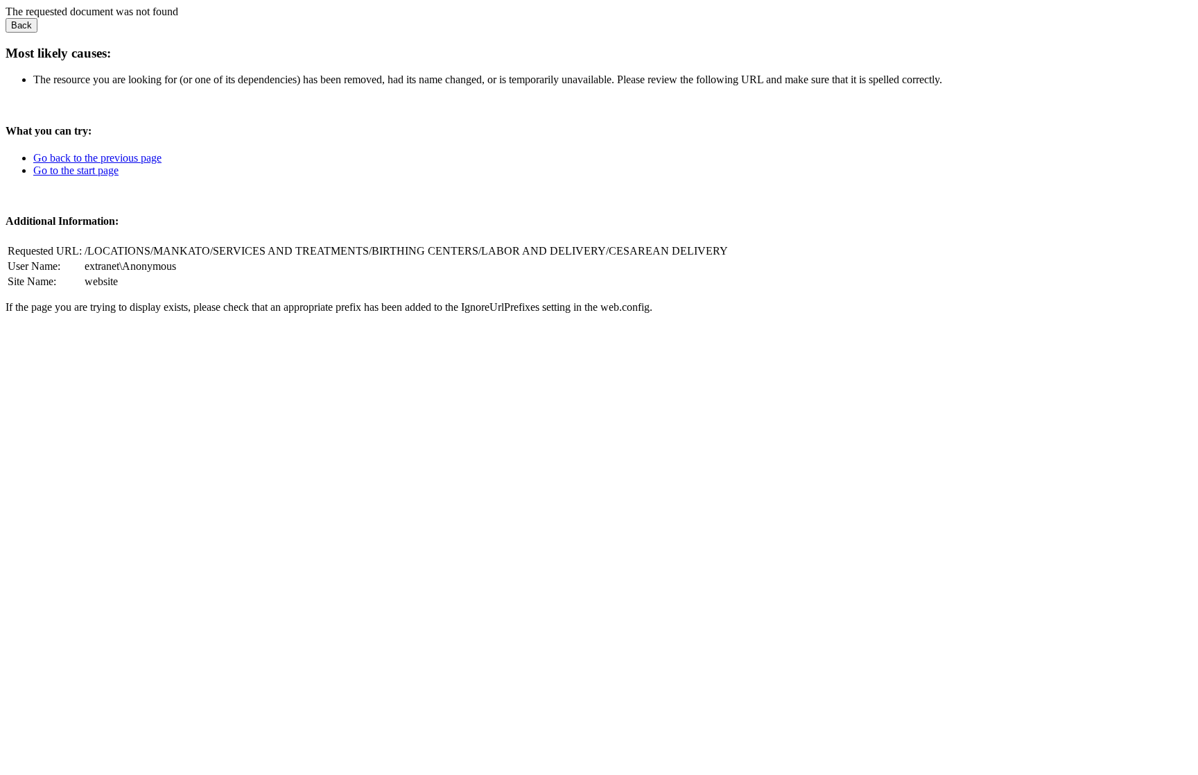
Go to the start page (76, 170)
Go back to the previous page (97, 158)
